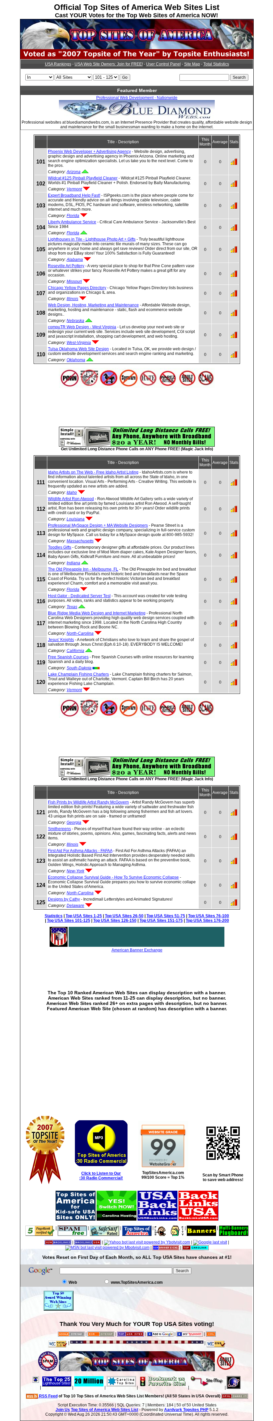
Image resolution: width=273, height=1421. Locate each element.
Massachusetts (80, 541)
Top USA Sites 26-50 (124, 916)
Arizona (74, 171)
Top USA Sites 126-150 (114, 920)
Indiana (73, 563)
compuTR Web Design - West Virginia (82, 327)
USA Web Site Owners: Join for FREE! (109, 64)
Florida (73, 215)
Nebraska (75, 320)
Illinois (72, 298)
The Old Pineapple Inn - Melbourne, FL (83, 569)
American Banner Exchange (137, 950)
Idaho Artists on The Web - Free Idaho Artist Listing (93, 472)
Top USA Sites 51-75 (165, 916)
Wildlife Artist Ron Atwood (71, 498)
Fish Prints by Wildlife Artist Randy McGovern (88, 802)
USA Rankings (58, 64)
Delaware (75, 905)
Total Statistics (216, 64)
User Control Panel (163, 64)
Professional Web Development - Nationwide (136, 97)
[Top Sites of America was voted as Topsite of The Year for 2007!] (136, 57)
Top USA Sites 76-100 (208, 916)
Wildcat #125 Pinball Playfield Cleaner (83, 178)
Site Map (192, 64)
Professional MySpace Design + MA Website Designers (98, 525)
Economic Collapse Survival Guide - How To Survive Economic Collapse (113, 877)
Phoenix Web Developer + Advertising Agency (89, 151)
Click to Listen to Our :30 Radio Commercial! (101, 1175)
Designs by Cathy (64, 899)
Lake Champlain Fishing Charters (78, 674)
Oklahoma (76, 360)
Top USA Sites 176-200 (207, 920)
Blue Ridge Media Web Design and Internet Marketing (96, 613)
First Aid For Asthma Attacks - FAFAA (80, 850)
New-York (75, 871)
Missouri (74, 281)
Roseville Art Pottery (66, 266)
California (75, 650)
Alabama (75, 259)
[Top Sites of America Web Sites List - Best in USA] (136, 48)
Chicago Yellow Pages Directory (77, 287)
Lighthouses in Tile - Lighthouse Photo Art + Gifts (92, 239)
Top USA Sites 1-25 (84, 916)
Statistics (54, 916)
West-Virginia (79, 342)
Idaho (72, 492)
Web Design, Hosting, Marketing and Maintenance (93, 305)
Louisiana (76, 519)
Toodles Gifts (59, 547)
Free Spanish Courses (68, 657)
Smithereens (59, 828)
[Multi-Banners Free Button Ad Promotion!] (233, 1228)
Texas (72, 606)
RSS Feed (48, 1396)
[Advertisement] (137, 402)
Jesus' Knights (61, 639)
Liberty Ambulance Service (72, 222)
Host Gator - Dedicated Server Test (79, 596)
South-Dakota (79, 668)
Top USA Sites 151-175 (161, 920)
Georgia (74, 822)
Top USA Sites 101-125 (68, 920)
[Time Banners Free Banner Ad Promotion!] (201, 1228)
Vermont (74, 189)
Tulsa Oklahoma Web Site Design (78, 349)
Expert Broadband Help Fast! (74, 195)
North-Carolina (80, 633)
